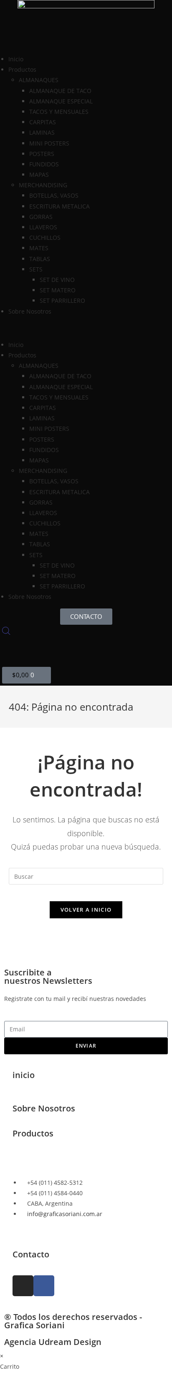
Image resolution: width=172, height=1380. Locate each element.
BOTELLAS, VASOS (53, 195)
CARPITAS (42, 122)
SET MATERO (58, 290)
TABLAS (39, 259)
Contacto (31, 1254)
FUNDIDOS (44, 164)
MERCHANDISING (43, 185)
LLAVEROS (43, 227)
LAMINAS (42, 132)
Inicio (15, 59)
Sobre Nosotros (29, 311)
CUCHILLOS (45, 237)
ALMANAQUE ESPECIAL (61, 101)
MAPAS (39, 174)
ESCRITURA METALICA (59, 206)
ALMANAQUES (38, 80)
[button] (86, 328)
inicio (24, 1075)
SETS (36, 269)
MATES (38, 248)
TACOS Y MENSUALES (59, 112)
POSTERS (41, 154)
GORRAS (41, 217)
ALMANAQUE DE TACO (60, 91)
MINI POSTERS (49, 143)
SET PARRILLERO (62, 300)
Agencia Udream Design (52, 1341)
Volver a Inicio (86, 909)
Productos (33, 1133)
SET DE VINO (57, 280)
